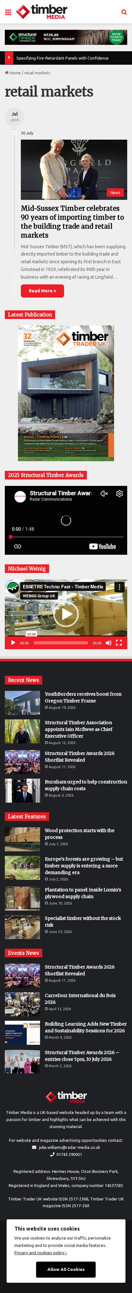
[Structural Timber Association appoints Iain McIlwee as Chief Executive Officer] (22, 731)
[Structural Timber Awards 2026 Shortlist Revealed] (22, 762)
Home (15, 72)
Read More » (42, 290)
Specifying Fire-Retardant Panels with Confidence (62, 58)
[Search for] (124, 14)
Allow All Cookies (66, 1269)
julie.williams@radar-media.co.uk (69, 1147)
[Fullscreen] (119, 643)
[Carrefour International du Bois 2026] (22, 1004)
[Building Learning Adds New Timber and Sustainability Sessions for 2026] (22, 1033)
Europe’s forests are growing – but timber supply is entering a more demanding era (84, 865)
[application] (66, 614)
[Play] (13, 643)
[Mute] (108, 643)
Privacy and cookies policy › (40, 1252)
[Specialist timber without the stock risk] (22, 927)
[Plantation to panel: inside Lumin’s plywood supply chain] (22, 899)
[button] (66, 614)
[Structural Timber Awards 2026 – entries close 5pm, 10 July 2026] (22, 1061)
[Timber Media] (41, 11)
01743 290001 (69, 1154)
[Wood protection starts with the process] (22, 839)
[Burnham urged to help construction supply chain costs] (22, 791)
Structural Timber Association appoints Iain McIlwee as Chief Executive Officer (78, 729)
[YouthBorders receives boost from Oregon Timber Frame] (22, 703)
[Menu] (8, 14)
